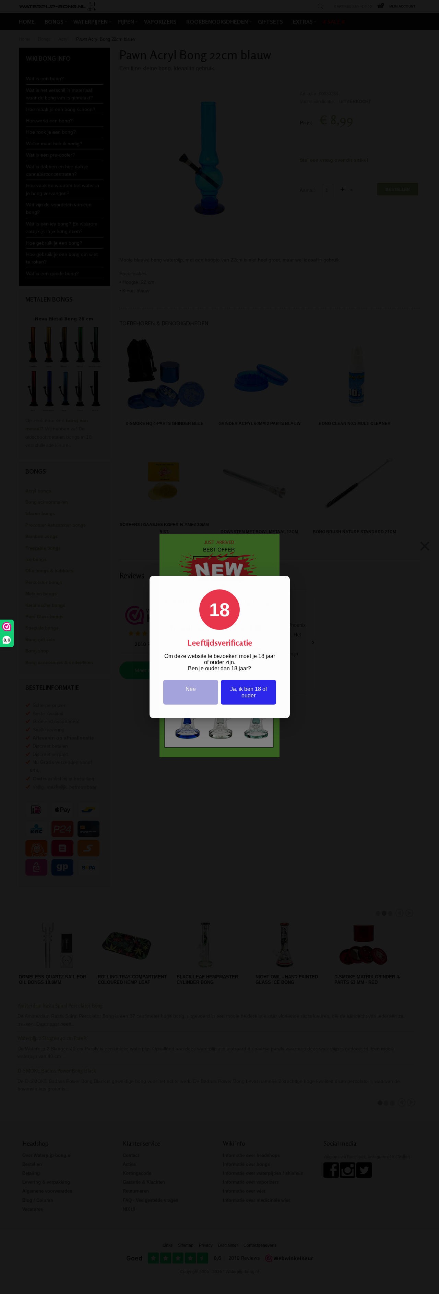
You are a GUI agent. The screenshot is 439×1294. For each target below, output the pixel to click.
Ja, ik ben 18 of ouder (248, 692)
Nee (191, 689)
